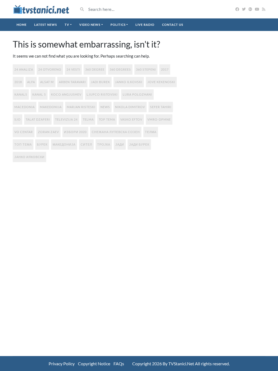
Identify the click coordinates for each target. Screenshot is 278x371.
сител (86, 144)
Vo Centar (23, 132)
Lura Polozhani (137, 94)
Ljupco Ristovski (102, 94)
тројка (103, 144)
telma (88, 119)
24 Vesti (73, 69)
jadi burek (100, 82)
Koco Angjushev (66, 94)
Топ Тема (23, 144)
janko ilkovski (128, 82)
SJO (17, 119)
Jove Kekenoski (161, 82)
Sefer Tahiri (160, 107)
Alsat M (47, 82)
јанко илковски (29, 157)
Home (22, 24)
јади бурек (139, 144)
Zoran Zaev (48, 132)
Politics (118, 24)
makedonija (51, 107)
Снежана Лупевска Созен (116, 132)
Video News (89, 24)
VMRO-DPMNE (159, 119)
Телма (150, 132)
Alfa (31, 82)
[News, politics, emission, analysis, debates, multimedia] (41, 9)
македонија (64, 144)
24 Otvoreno (49, 69)
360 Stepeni (146, 69)
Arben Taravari (72, 82)
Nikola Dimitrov (130, 107)
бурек (42, 144)
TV (67, 24)
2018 (18, 82)
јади (119, 144)
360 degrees (120, 69)
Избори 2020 (75, 132)
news (105, 107)
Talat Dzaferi (38, 119)
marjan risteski (81, 107)
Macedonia (24, 107)
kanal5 (20, 94)
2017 (165, 69)
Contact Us (172, 24)
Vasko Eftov (131, 119)
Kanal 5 (39, 94)
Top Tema (107, 119)
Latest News (45, 24)
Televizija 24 (66, 119)
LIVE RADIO (144, 24)
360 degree (95, 69)
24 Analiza (23, 69)
